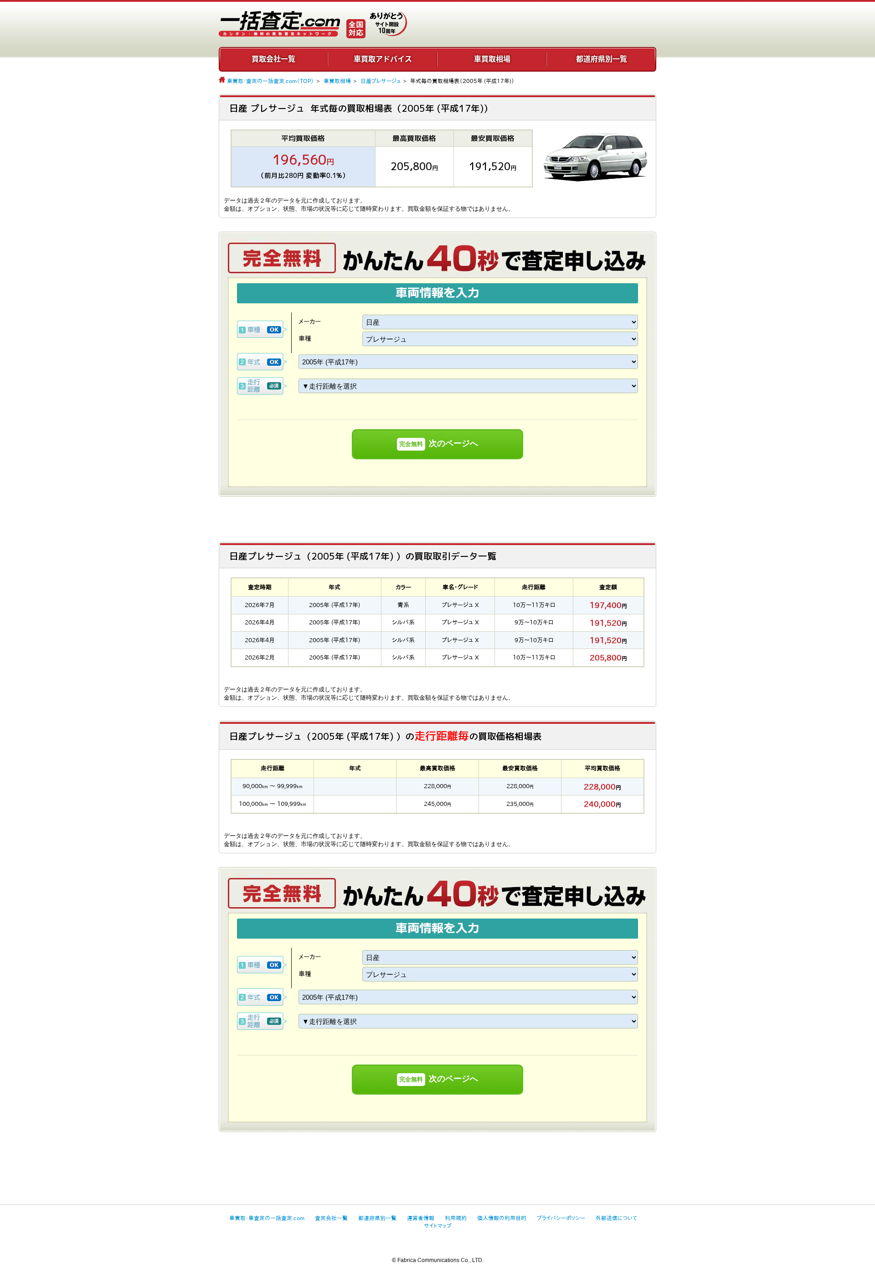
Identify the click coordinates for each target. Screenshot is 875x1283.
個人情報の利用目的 (501, 1218)
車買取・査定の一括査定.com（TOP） (270, 80)
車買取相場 (492, 58)
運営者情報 (420, 1218)
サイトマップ (438, 1225)
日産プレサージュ (380, 80)
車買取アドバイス (383, 58)
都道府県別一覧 (601, 58)
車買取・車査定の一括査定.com (266, 1218)
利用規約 (456, 1218)
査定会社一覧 (331, 1218)
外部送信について (616, 1218)
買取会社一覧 (273, 58)
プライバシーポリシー (561, 1218)
